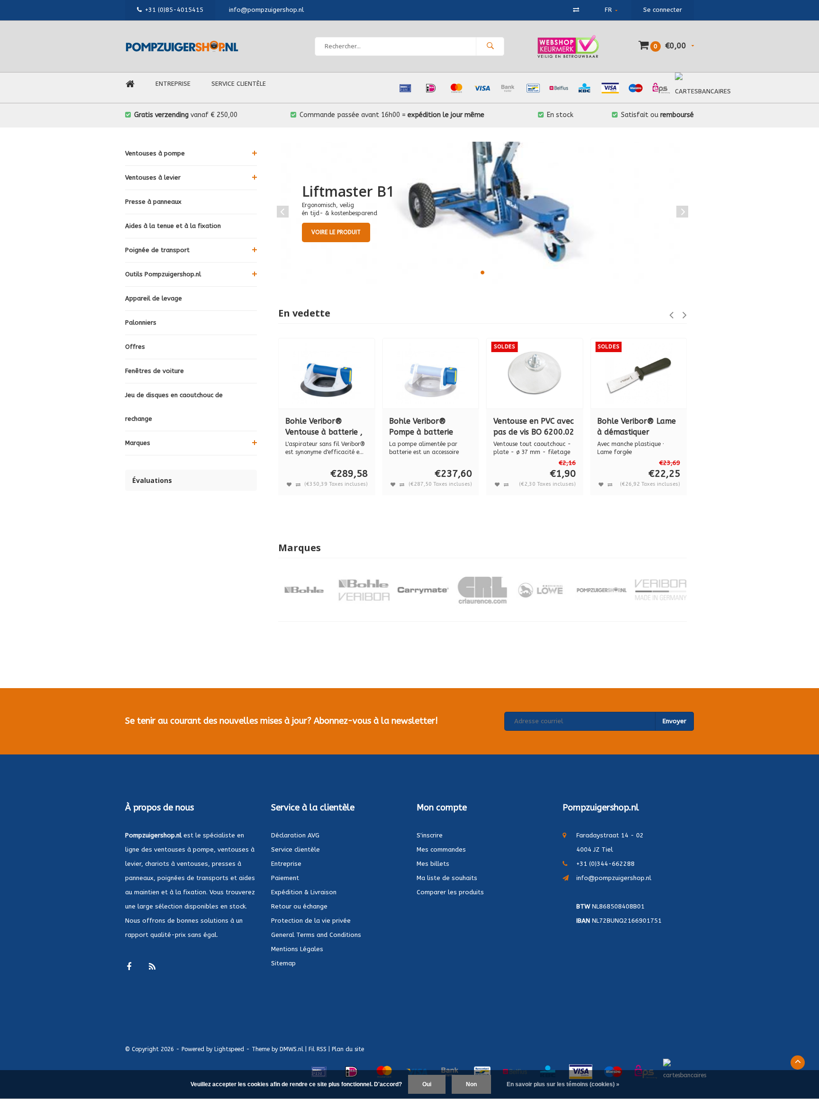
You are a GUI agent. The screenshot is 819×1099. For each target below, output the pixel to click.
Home (130, 84)
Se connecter (662, 9)
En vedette (304, 313)
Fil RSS (318, 1049)
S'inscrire (430, 835)
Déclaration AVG (295, 835)
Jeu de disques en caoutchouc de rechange (174, 406)
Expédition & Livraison (304, 892)
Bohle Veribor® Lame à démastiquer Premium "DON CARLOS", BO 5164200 (636, 427)
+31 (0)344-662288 (605, 863)
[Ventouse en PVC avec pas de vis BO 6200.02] (534, 373)
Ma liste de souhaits (447, 877)
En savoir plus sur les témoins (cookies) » (563, 1084)
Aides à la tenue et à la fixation (173, 225)
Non (471, 1084)
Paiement (285, 877)
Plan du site (348, 1049)
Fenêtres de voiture (154, 370)
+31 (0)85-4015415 (174, 9)
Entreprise (173, 83)
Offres (135, 346)
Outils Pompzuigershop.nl (163, 274)
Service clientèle (238, 83)
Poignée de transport (157, 250)
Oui (426, 1084)
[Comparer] (576, 9)
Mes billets (433, 863)
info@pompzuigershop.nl (613, 877)
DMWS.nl (291, 1049)
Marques (137, 442)
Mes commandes (441, 849)
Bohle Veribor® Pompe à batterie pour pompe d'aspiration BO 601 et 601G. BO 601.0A (430, 427)
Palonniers (140, 322)
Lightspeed (229, 1049)
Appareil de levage (153, 298)
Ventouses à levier (153, 177)
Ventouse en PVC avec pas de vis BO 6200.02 (533, 426)
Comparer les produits (450, 892)
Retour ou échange (299, 906)
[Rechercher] (490, 46)
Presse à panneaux (153, 201)
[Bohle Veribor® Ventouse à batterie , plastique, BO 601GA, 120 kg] (326, 373)
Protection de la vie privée (311, 920)
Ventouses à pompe (155, 153)
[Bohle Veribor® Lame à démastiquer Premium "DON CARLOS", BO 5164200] (638, 373)
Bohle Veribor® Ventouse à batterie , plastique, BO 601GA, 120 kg (324, 427)
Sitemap (283, 963)
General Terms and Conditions (316, 934)
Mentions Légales (297, 949)
